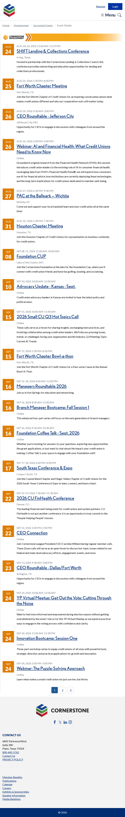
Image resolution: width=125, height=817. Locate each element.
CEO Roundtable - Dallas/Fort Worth (49, 567)
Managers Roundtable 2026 (42, 386)
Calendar (7, 784)
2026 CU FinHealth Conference (45, 498)
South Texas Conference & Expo (44, 467)
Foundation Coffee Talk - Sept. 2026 (48, 433)
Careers (6, 788)
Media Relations (11, 799)
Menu (110, 15)
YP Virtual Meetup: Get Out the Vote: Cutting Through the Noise (64, 600)
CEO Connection (32, 532)
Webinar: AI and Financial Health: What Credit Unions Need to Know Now (63, 148)
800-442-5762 (10, 752)
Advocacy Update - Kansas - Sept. (46, 286)
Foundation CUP (31, 256)
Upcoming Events (43, 25)
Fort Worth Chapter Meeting (42, 85)
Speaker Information (13, 795)
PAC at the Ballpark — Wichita (43, 195)
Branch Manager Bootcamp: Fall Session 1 (53, 407)
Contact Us (8, 755)
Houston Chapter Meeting (40, 226)
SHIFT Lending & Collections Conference (53, 51)
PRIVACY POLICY (12, 759)
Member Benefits (12, 777)
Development (21, 25)
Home (5, 25)
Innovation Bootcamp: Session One (47, 638)
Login (115, 6)
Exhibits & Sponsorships (15, 791)
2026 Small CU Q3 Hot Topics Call (48, 316)
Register (100, 6)
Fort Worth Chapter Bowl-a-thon (45, 356)
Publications (9, 780)
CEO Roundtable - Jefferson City (45, 116)
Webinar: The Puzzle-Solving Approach (51, 668)
